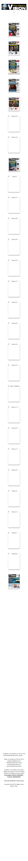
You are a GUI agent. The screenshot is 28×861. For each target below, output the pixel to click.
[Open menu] (14, 12)
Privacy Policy (20, 780)
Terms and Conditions (9, 780)
